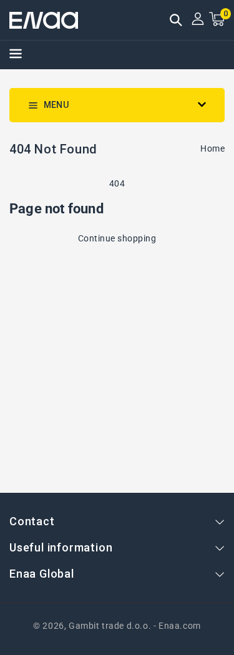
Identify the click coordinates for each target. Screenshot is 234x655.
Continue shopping (117, 238)
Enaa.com (179, 626)
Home (212, 148)
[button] (176, 21)
